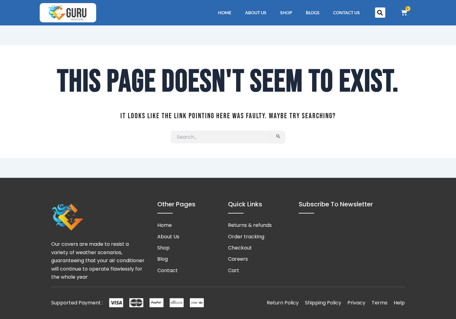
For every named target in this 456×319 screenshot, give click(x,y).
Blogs (313, 12)
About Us (255, 12)
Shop (286, 12)
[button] (380, 12)
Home (224, 12)
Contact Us (346, 12)
